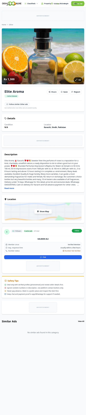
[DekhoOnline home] (12, 3)
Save (65, 92)
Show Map (44, 211)
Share (53, 92)
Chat (44, 257)
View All (81, 321)
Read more (9, 188)
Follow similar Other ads (18, 104)
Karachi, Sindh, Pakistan (55, 127)
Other (11, 25)
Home (4, 25)
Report (77, 92)
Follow (77, 231)
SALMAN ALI (43, 239)
